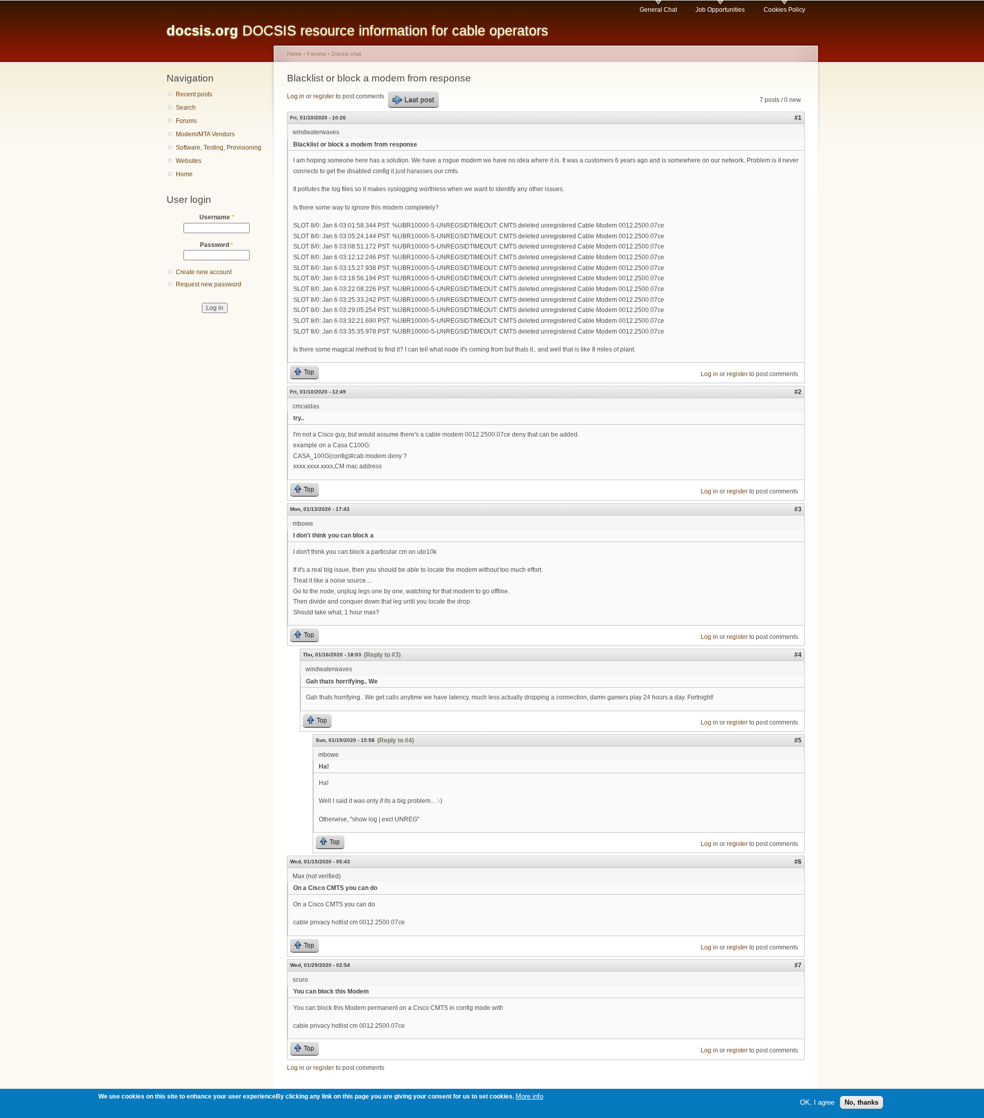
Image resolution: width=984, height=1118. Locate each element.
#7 (798, 965)
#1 (798, 117)
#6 (798, 861)
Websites (188, 160)
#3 (798, 509)
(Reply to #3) (382, 654)
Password (216, 245)
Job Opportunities (720, 9)
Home (184, 174)
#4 (798, 654)
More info (529, 1096)
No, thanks (861, 1102)
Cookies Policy (784, 9)
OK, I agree (817, 1102)
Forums (186, 121)
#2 (798, 392)
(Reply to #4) (395, 740)
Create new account (204, 272)
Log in (295, 96)
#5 (798, 740)
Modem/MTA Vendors (205, 134)
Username (216, 217)
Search (186, 107)
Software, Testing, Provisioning (218, 147)
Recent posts (194, 94)
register (323, 96)
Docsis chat (346, 54)
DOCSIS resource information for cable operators (357, 30)
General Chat (658, 9)
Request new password (208, 284)
